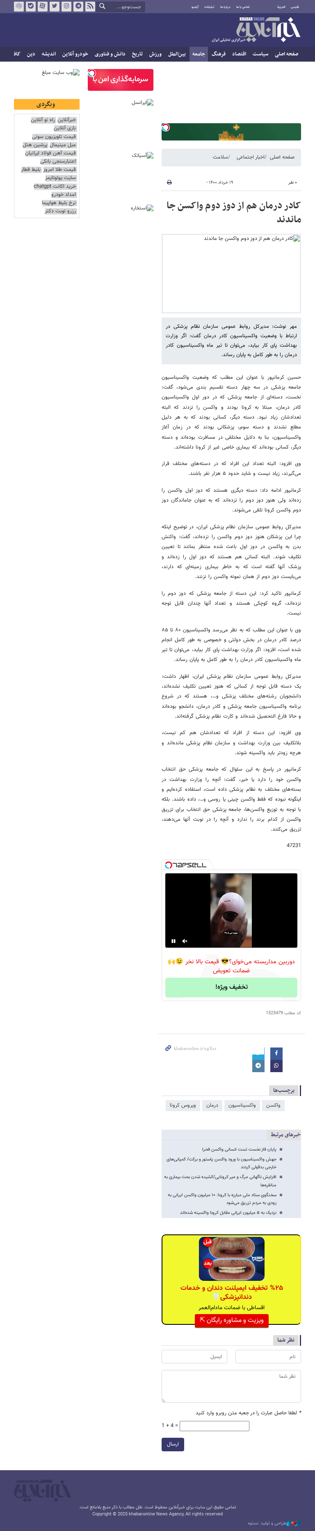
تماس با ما (243, 7)
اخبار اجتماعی (251, 157)
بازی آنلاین (65, 128)
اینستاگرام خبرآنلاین (66, 7)
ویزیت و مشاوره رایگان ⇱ (232, 1320)
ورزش (155, 54)
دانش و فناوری (110, 54)
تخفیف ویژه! (231, 987)
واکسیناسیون (242, 1105)
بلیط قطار (31, 170)
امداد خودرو (63, 195)
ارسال (173, 1444)
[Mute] (185, 941)
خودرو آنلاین (75, 54)
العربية (281, 7)
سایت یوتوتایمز (60, 178)
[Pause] (173, 941)
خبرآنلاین (256, 30)
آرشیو (195, 7)
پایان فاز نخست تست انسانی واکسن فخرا (239, 1149)
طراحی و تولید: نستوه (267, 1523)
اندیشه (49, 54)
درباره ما (225, 7)
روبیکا (19, 7)
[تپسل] (166, 127)
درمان (212, 1105)
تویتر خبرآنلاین (54, 7)
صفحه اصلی (286, 54)
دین (31, 54)
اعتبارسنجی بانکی (58, 162)
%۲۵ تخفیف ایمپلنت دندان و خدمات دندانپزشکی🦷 (231, 1293)
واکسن (273, 1105)
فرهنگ (219, 54)
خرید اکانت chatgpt (55, 187)
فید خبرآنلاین (90, 7)
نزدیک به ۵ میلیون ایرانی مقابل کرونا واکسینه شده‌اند (228, 1212)
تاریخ (137, 54)
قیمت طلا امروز (59, 170)
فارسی (295, 7)
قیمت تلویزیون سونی (54, 137)
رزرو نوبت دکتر (60, 211)
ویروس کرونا (183, 1105)
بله (31, 7)
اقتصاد (239, 54)
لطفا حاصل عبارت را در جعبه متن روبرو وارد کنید (248, 1413)
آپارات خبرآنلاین (43, 7)
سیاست (260, 54)
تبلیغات (209, 7)
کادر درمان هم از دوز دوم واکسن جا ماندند (234, 213)
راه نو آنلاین (43, 120)
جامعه (198, 54)
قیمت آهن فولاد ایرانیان (50, 153)
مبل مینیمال (63, 145)
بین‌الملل (177, 54)
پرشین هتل (35, 145)
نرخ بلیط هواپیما (59, 203)
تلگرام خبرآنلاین (78, 7)
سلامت (220, 157)
